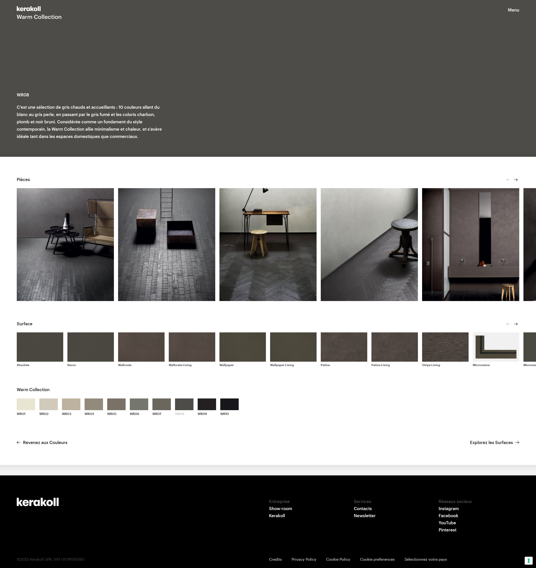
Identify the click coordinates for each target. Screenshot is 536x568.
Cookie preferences (377, 559)
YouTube (447, 522)
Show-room (280, 508)
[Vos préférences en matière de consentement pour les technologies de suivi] (529, 561)
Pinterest (447, 529)
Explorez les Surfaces (491, 442)
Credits (275, 559)
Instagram (449, 508)
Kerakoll (277, 515)
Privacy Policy (304, 559)
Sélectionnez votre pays (426, 559)
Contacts (363, 508)
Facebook (448, 515)
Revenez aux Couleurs (45, 442)
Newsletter (365, 515)
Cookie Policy (338, 559)
